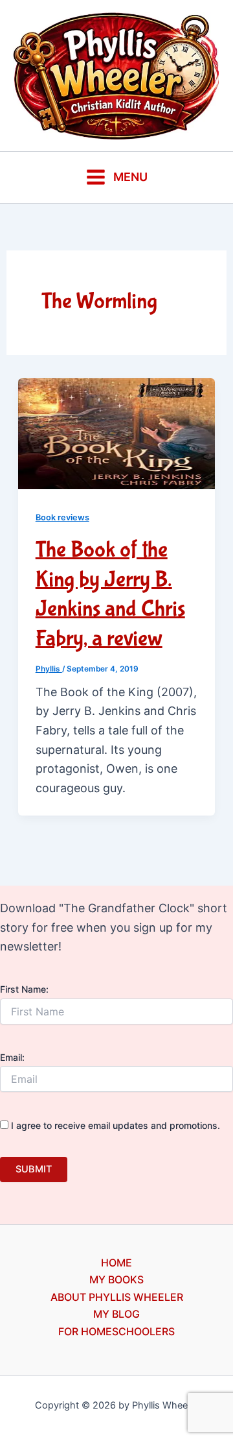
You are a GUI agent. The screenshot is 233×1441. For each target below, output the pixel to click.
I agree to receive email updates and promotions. (114, 1125)
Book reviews (62, 517)
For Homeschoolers (116, 1331)
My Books (116, 1279)
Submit (34, 1169)
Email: (12, 1057)
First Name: (24, 989)
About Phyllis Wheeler (116, 1296)
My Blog (116, 1313)
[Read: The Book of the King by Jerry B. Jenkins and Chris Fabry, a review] (117, 432)
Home (116, 1262)
